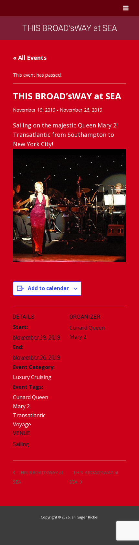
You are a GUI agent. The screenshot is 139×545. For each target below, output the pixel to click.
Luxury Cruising (32, 377)
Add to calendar (48, 288)
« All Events (30, 57)
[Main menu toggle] (126, 8)
